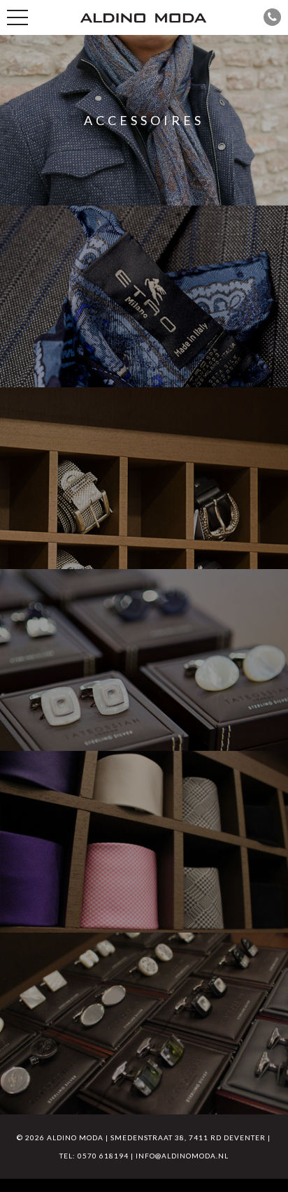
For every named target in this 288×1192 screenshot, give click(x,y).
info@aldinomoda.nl (182, 1155)
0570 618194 (103, 1155)
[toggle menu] (17, 17)
